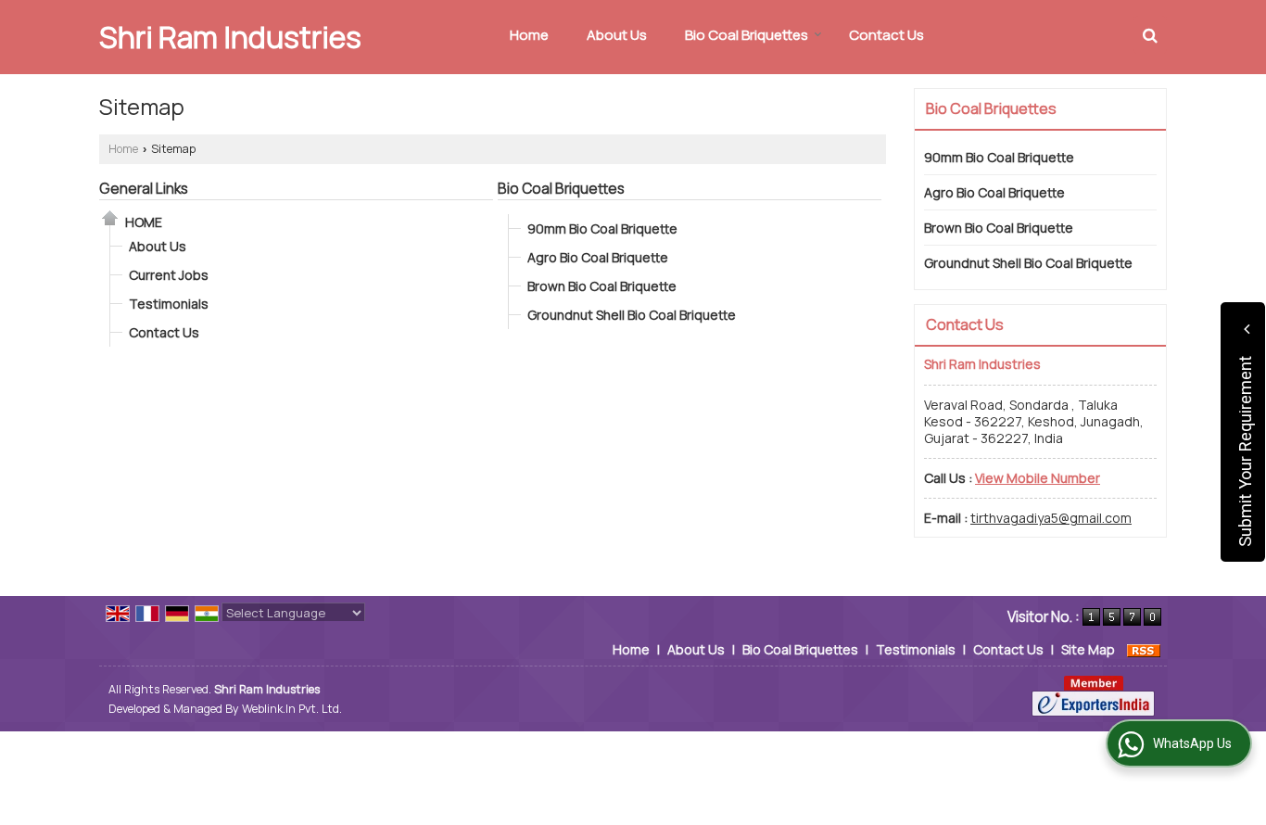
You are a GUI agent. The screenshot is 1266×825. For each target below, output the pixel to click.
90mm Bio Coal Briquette (602, 228)
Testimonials (169, 303)
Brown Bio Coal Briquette (602, 286)
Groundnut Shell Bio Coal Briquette (631, 315)
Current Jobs (169, 275)
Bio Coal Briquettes (746, 34)
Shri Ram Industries (230, 37)
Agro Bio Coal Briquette (597, 257)
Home (529, 34)
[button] (1037, 478)
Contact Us (886, 34)
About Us (617, 34)
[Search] (1150, 35)
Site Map (1088, 649)
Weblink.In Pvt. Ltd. (292, 709)
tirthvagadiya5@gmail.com (1051, 518)
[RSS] (1143, 649)
